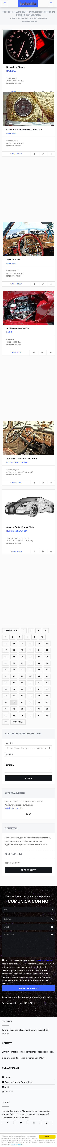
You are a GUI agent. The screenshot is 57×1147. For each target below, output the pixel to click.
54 (14, 689)
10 (42, 637)
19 (22, 650)
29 (6, 663)
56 (30, 689)
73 (22, 709)
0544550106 (17, 91)
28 (47, 657)
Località (9, 743)
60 (14, 696)
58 (47, 689)
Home (12, 18)
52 (47, 683)
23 (6, 657)
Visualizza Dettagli (16, 1144)
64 (47, 696)
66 (14, 702)
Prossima (17, 722)
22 (47, 650)
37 (22, 670)
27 (39, 657)
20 (30, 650)
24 (14, 657)
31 (22, 663)
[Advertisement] (28, 188)
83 (6, 722)
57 (39, 689)
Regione (9, 754)
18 (14, 650)
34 (47, 663)
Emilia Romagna (29, 22)
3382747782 (17, 551)
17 (6, 650)
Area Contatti (28, 870)
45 (39, 676)
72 (14, 709)
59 (6, 696)
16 (47, 644)
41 (6, 676)
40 (47, 670)
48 (14, 683)
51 (39, 683)
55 (22, 689)
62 (30, 696)
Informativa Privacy (45, 960)
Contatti (9, 1091)
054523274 (16, 352)
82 (47, 715)
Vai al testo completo (14, 808)
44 (30, 676)
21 (39, 650)
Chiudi (47, 1137)
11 (6, 644)
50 (30, 683)
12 (14, 644)
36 (14, 670)
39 (39, 670)
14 (30, 644)
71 (6, 709)
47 (6, 683)
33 (39, 663)
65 (6, 702)
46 (47, 676)
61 (22, 696)
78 (14, 715)
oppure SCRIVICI (12, 863)
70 (47, 702)
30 (14, 663)
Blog (7, 1087)
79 (22, 715)
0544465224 (17, 154)
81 (39, 715)
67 (22, 702)
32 (30, 663)
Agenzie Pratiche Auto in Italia (32, 18)
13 (22, 644)
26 (30, 657)
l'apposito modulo (45, 1052)
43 (22, 676)
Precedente (11, 631)
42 (14, 676)
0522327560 (17, 483)
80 (30, 715)
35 (6, 670)
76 (47, 709)
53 (6, 689)
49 (22, 683)
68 (30, 702)
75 (39, 709)
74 (30, 709)
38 (30, 670)
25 (22, 657)
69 (39, 702)
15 (39, 644)
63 (39, 696)
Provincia (9, 765)
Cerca (28, 778)
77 (6, 715)
